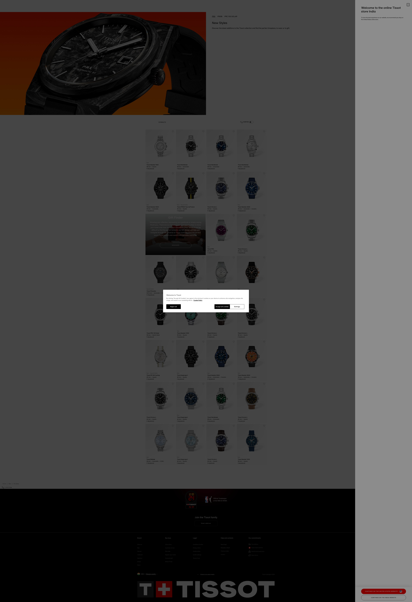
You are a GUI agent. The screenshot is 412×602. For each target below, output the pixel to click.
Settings (237, 306)
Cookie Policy (197, 300)
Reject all (173, 306)
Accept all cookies (222, 306)
